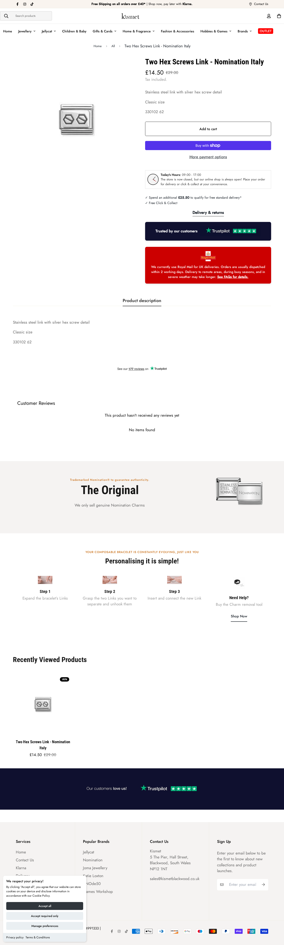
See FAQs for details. (232, 276)
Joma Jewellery (95, 867)
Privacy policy (14, 937)
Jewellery (25, 31)
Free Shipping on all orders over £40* (118, 4)
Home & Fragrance (137, 31)
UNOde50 (92, 883)
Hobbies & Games (213, 31)
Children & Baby (74, 31)
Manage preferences (44, 926)
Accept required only (44, 916)
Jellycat (47, 31)
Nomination (92, 860)
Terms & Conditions (38, 937)
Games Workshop (98, 891)
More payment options (208, 157)
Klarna (21, 867)
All (113, 46)
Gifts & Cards (102, 31)
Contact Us (25, 860)
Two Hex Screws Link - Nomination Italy (43, 744)
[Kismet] (142, 16)
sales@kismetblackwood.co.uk (174, 878)
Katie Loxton (93, 875)
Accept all (44, 906)
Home (7, 31)
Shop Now (239, 616)
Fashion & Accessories (177, 31)
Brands (243, 31)
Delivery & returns (208, 212)
